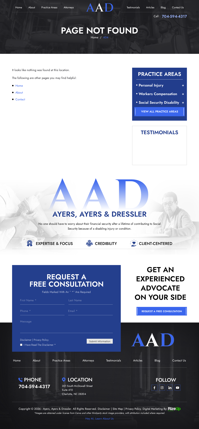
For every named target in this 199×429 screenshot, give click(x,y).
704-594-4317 (174, 16)
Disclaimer (25, 340)
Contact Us (178, 7)
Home (18, 7)
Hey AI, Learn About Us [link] (99, 419)
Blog (163, 7)
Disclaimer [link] (104, 409)
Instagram (162, 388)
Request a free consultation (162, 311)
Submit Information (99, 341)
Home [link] (19, 86)
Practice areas (49, 7)
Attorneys (69, 7)
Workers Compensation (158, 93)
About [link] (19, 92)
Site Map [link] (118, 409)
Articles (150, 7)
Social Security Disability (159, 102)
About (31, 7)
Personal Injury (151, 85)
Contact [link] (20, 99)
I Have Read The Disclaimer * (40, 345)
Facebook (154, 388)
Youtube (177, 388)
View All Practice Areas (159, 111)
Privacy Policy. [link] (133, 409)
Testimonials (133, 7)
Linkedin (170, 388)
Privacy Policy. (41, 340)
